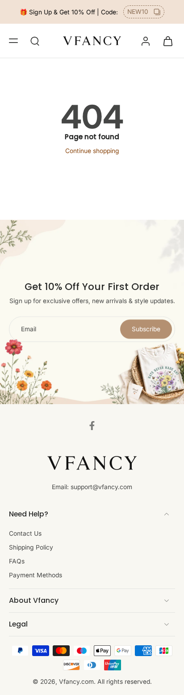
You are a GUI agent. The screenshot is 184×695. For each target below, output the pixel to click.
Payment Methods (35, 575)
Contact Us (25, 533)
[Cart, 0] (165, 41)
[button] (13, 41)
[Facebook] (92, 425)
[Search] (35, 41)
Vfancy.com (76, 681)
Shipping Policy (31, 547)
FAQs (17, 561)
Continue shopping (92, 150)
